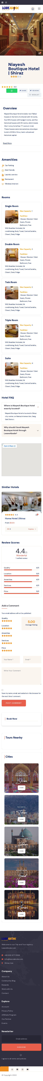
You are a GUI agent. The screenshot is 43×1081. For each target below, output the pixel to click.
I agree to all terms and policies (14, 1059)
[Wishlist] (38, 495)
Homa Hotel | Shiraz (15, 518)
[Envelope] (28, 1069)
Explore (31, 529)
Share (24, 90)
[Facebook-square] (17, 1069)
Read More (7, 143)
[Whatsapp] (11, 91)
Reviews (35, 90)
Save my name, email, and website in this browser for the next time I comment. (21, 694)
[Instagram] (22, 1069)
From (7, 523)
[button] (39, 33)
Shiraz (18, 132)
